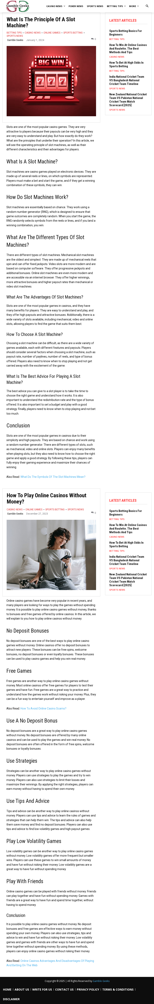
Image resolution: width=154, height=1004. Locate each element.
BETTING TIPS (14, 33)
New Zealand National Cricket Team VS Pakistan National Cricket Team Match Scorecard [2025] (128, 100)
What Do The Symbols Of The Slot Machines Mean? (52, 476)
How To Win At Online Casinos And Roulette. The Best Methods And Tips (128, 48)
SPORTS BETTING (73, 33)
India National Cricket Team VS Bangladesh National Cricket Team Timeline (126, 80)
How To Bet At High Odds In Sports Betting (126, 64)
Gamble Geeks (15, 40)
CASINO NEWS (33, 33)
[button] (147, 6)
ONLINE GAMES (52, 33)
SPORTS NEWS (15, 36)
